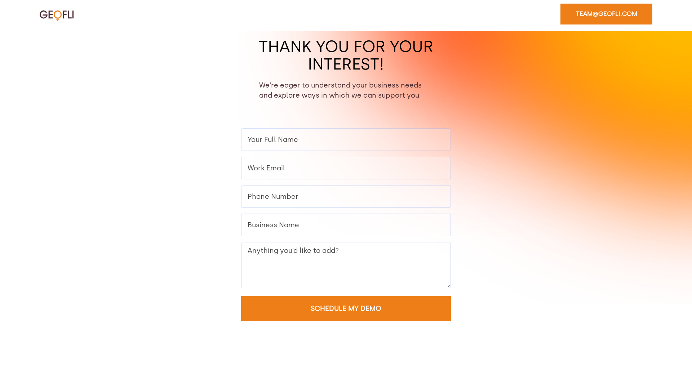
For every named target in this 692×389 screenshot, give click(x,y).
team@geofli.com (606, 13)
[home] (57, 15)
